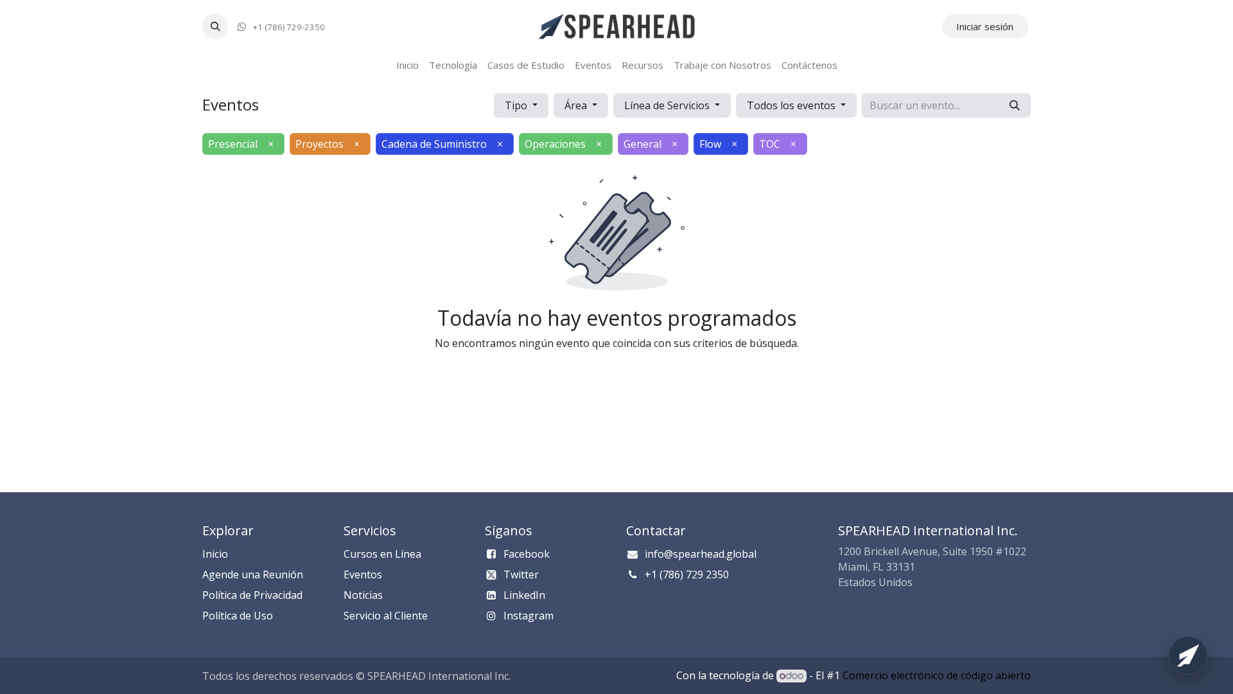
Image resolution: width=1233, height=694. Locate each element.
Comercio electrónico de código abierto (937, 675)
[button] (215, 26)
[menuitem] (407, 65)
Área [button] (577, 105)
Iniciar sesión (984, 26)
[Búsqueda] (1015, 105)
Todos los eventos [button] (792, 105)
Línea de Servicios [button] (668, 105)
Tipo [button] (517, 105)
